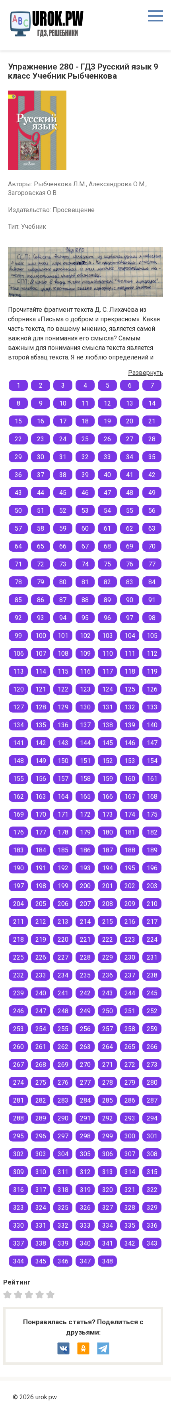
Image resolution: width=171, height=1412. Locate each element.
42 (151, 475)
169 (18, 814)
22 (18, 439)
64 (18, 546)
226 (40, 957)
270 (85, 1064)
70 (151, 546)
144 (85, 743)
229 (107, 957)
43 (18, 492)
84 (151, 582)
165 (85, 796)
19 (107, 421)
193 (85, 868)
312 (85, 1172)
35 (151, 457)
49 (151, 492)
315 (152, 1172)
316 (18, 1190)
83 (129, 582)
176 (18, 832)
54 (107, 510)
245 (152, 993)
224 (152, 939)
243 (107, 993)
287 (152, 1100)
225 (18, 957)
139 (129, 725)
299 (107, 1136)
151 (85, 761)
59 (62, 528)
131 (107, 707)
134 (18, 725)
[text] (51, 1294)
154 (152, 761)
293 (129, 1118)
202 (129, 886)
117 (107, 671)
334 (107, 1225)
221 (85, 939)
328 (129, 1207)
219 (40, 939)
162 (18, 796)
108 (63, 653)
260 (18, 1047)
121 (40, 689)
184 (40, 850)
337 (18, 1243)
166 (107, 796)
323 (18, 1207)
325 (63, 1207)
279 (129, 1082)
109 (85, 653)
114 (40, 671)
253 (18, 1029)
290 (63, 1118)
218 (18, 939)
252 (152, 1011)
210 (152, 904)
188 (129, 850)
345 (40, 1261)
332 (63, 1225)
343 (152, 1243)
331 (40, 1225)
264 (107, 1047)
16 (40, 421)
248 (63, 1011)
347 (85, 1261)
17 (62, 421)
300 (129, 1136)
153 (129, 761)
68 (107, 546)
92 (18, 618)
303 (40, 1154)
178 (63, 832)
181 (129, 832)
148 (18, 761)
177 (40, 832)
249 (85, 1011)
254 (40, 1029)
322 (152, 1190)
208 (107, 904)
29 (18, 457)
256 (85, 1029)
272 (129, 1064)
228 (85, 957)
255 (63, 1029)
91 (151, 600)
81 (85, 582)
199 (63, 886)
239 (18, 993)
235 (85, 975)
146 (129, 743)
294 (152, 1118)
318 (63, 1190)
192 (63, 868)
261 (40, 1047)
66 (62, 546)
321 (129, 1190)
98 (151, 618)
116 (85, 671)
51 (40, 510)
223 (129, 939)
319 (85, 1190)
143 (63, 743)
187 (107, 850)
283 (63, 1100)
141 (18, 743)
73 (62, 564)
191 (40, 868)
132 (129, 707)
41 (129, 475)
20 (129, 421)
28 (151, 439)
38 (62, 475)
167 (129, 796)
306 (107, 1154)
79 (40, 582)
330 (18, 1225)
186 (85, 850)
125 (129, 689)
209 (129, 904)
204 (18, 904)
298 (85, 1136)
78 (18, 582)
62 (129, 528)
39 (85, 475)
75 (107, 564)
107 (40, 653)
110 (107, 653)
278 (107, 1082)
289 (40, 1118)
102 (85, 635)
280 (152, 1082)
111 (129, 653)
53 (85, 510)
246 (18, 1011)
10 (62, 403)
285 (107, 1100)
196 (152, 868)
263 (85, 1047)
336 (152, 1225)
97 (129, 618)
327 (107, 1207)
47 (107, 492)
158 (85, 778)
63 (151, 528)
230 (129, 957)
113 (18, 671)
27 (129, 439)
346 (63, 1261)
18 (85, 421)
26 (107, 439)
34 (129, 457)
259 (152, 1029)
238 (152, 975)
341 (107, 1243)
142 (40, 743)
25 (85, 439)
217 (152, 921)
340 (85, 1243)
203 (152, 886)
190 (18, 868)
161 (152, 778)
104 (129, 635)
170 (40, 814)
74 (85, 564)
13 (129, 403)
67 (85, 546)
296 (40, 1136)
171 (63, 814)
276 (63, 1082)
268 (40, 1064)
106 (18, 653)
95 (85, 618)
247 (40, 1011)
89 (107, 600)
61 (107, 528)
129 (63, 707)
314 (129, 1172)
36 (18, 475)
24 (62, 439)
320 (107, 1190)
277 (85, 1082)
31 (62, 457)
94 (62, 618)
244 (129, 993)
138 (107, 725)
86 (40, 600)
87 (62, 600)
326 (85, 1207)
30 (40, 457)
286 (129, 1100)
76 (129, 564)
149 (40, 761)
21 (151, 421)
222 (107, 939)
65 (40, 546)
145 (107, 743)
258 (129, 1029)
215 (107, 921)
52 (62, 510)
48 (129, 492)
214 (85, 921)
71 (18, 564)
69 (129, 546)
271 (107, 1064)
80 (62, 582)
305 (85, 1154)
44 (40, 492)
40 (107, 475)
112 (152, 653)
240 (40, 993)
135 (40, 725)
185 (63, 850)
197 (18, 886)
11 (85, 403)
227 (63, 957)
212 (40, 921)
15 (18, 421)
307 (129, 1154)
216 (129, 921)
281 (18, 1100)
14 (151, 403)
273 (152, 1064)
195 (129, 868)
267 (18, 1064)
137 (85, 725)
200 (85, 886)
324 (40, 1207)
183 (18, 850)
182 (152, 832)
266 (152, 1047)
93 (40, 618)
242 (85, 993)
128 (40, 707)
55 (129, 510)
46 (85, 492)
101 (63, 635)
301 (152, 1136)
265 (129, 1047)
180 (107, 832)
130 (85, 707)
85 (18, 600)
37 (40, 475)
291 (85, 1118)
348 (107, 1261)
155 (18, 778)
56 (151, 510)
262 (63, 1047)
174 (129, 814)
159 (107, 778)
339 (63, 1243)
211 (18, 921)
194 (107, 868)
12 (107, 403)
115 (63, 671)
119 (152, 671)
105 (152, 635)
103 (107, 635)
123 (85, 689)
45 (62, 492)
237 (129, 975)
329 (152, 1207)
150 (63, 761)
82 (107, 582)
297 (63, 1136)
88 (85, 600)
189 (152, 850)
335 (129, 1225)
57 (18, 528)
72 (40, 564)
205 (40, 904)
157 (63, 778)
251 (129, 1011)
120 (18, 689)
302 (18, 1154)
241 (63, 993)
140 (152, 725)
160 (129, 778)
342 (129, 1243)
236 (107, 975)
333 (85, 1225)
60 (85, 528)
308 (152, 1154)
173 (107, 814)
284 (85, 1100)
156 (40, 778)
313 (107, 1172)
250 (107, 1011)
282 (40, 1100)
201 (107, 886)
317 (40, 1190)
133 (152, 707)
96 (107, 618)
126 (152, 689)
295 (18, 1136)
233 (40, 975)
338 (40, 1243)
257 (107, 1029)
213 (63, 921)
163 (40, 796)
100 (40, 635)
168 (152, 796)
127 (18, 707)
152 (107, 761)
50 (18, 510)
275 (40, 1082)
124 (107, 689)
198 (40, 886)
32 (85, 457)
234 (63, 975)
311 (63, 1172)
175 (152, 814)
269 (63, 1064)
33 (107, 457)
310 (40, 1172)
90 (129, 600)
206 (63, 904)
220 (63, 939)
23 (40, 439)
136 (63, 725)
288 (18, 1118)
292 (107, 1118)
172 (85, 814)
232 (18, 975)
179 (85, 832)
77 (151, 564)
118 (129, 671)
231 (152, 957)
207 (85, 904)
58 (40, 528)
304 (63, 1154)
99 (18, 635)
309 (18, 1172)
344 (18, 1261)
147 (152, 743)
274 (18, 1082)
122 (63, 689)
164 (63, 796)
